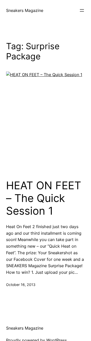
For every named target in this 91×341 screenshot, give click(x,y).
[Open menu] (82, 10)
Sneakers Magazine (24, 10)
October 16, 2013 (20, 284)
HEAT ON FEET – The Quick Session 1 (43, 198)
